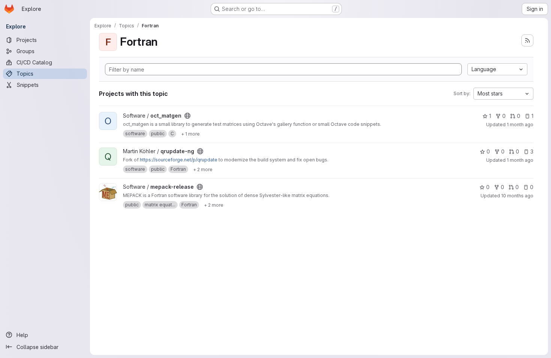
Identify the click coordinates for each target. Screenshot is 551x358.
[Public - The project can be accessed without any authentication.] (187, 116)
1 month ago (520, 124)
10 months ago (517, 195)
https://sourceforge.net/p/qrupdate (178, 160)
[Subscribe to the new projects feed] (527, 40)
